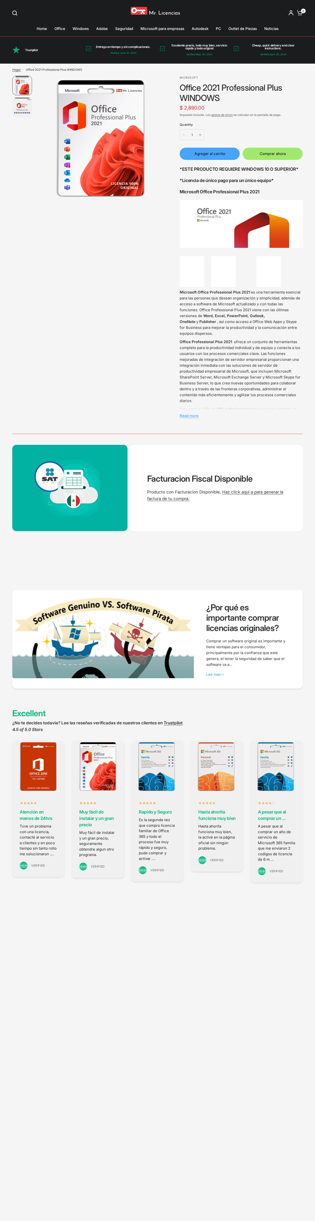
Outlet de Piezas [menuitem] (242, 28)
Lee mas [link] (213, 674)
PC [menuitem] (218, 28)
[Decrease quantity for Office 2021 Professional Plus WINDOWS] (184, 135)
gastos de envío (222, 115)
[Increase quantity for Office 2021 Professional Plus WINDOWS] (200, 135)
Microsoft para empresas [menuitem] (162, 28)
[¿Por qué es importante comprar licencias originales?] (103, 634)
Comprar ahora (273, 153)
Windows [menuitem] (81, 28)
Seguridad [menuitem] (124, 28)
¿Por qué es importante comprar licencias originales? (242, 617)
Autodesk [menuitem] (200, 28)
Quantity (186, 124)
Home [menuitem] (42, 28)
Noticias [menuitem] (271, 28)
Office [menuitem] (59, 28)
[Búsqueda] (16, 13)
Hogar (16, 69)
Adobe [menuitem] (102, 28)
